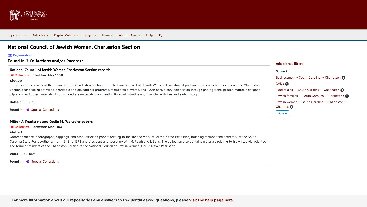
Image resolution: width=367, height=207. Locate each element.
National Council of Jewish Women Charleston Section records (60, 69)
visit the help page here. (211, 200)
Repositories (17, 35)
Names (107, 35)
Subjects (90, 35)
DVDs (280, 83)
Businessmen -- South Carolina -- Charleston (309, 77)
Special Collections (45, 110)
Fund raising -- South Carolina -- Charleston (308, 90)
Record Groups (129, 35)
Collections (40, 35)
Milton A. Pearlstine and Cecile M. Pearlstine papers (51, 121)
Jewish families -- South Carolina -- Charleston (310, 96)
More (281, 113)
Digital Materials (66, 35)
